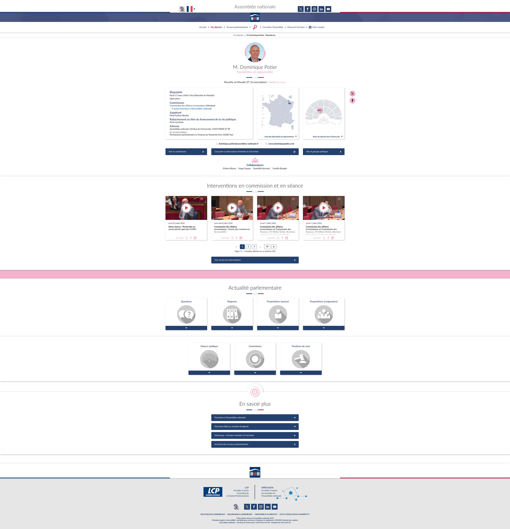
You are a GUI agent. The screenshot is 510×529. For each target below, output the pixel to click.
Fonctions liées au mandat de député (255, 426)
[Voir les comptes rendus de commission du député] (255, 359)
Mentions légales (218, 520)
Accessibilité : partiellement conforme (240, 520)
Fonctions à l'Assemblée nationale (255, 418)
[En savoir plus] (278, 314)
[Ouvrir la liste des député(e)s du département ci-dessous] (278, 113)
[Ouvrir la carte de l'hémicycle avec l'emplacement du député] (324, 113)
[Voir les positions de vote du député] (301, 359)
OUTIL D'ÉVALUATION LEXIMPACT (294, 514)
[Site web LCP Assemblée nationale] (228, 491)
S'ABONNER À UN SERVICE (265, 514)
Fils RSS (279, 520)
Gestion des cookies (290, 520)
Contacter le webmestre (265, 520)
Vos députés (238, 35)
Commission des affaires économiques (188, 106)
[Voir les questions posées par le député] (186, 314)
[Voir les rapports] (232, 314)
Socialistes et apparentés (255, 72)
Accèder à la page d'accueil (255, 16)
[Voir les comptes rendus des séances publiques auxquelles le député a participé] (209, 359)
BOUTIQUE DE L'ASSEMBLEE (212, 514)
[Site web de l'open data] (282, 491)
